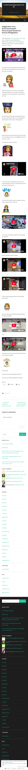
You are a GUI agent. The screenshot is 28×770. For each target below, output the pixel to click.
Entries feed (4, 585)
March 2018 (4, 538)
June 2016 (4, 556)
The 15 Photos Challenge (7, 443)
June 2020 (4, 524)
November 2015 (5, 560)
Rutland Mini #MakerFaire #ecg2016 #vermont (6, 404)
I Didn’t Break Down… (18, 481)
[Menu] (4, 20)
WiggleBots (4, 45)
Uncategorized (8, 393)
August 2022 (5, 517)
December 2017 (5, 542)
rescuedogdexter (9, 474)
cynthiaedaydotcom (14, 6)
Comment (21, 426)
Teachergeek (13, 38)
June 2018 (4, 535)
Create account (5, 578)
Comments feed (5, 588)
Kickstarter (20, 38)
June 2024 (4, 510)
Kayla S (7, 471)
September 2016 (5, 545)
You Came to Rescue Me (17, 478)
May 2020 (4, 527)
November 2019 (5, 531)
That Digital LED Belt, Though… (17, 471)
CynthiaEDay (14, 34)
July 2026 (4, 495)
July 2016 (4, 553)
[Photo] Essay (5, 447)
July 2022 (4, 520)
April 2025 (4, 506)
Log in (3, 581)
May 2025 (4, 502)
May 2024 (4, 513)
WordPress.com (5, 592)
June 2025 (4, 499)
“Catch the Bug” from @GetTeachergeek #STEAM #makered (21, 404)
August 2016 (5, 549)
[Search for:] (14, 434)
